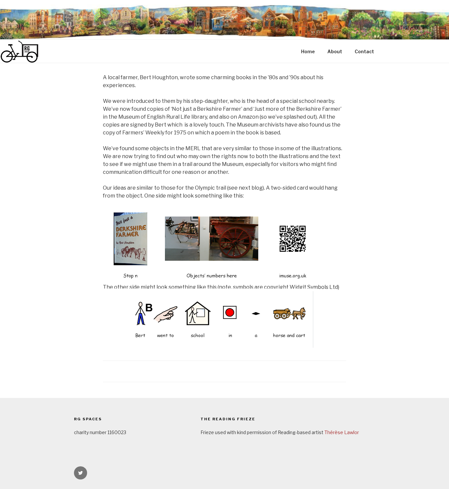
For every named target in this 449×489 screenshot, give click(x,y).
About (334, 51)
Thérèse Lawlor (341, 432)
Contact (364, 51)
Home (308, 51)
